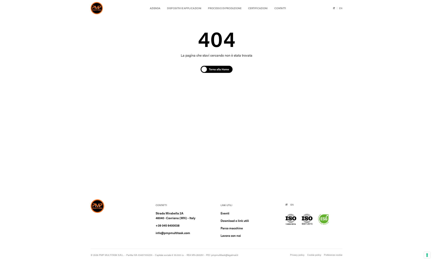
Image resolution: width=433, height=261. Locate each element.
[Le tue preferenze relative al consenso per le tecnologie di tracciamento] (427, 255)
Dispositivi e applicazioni (184, 8)
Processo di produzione (224, 8)
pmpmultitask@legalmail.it (224, 255)
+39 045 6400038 (167, 225)
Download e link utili (235, 220)
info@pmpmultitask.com (173, 233)
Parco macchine (232, 228)
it (334, 8)
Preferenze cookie (333, 254)
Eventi (225, 213)
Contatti (280, 8)
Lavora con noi (231, 235)
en (340, 8)
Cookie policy (314, 254)
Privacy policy (297, 254)
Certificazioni (258, 8)
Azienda (155, 8)
